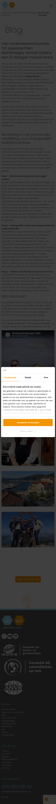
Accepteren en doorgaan (28, 422)
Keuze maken (26, 431)
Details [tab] (28, 377)
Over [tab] (46, 377)
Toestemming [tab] (10, 377)
